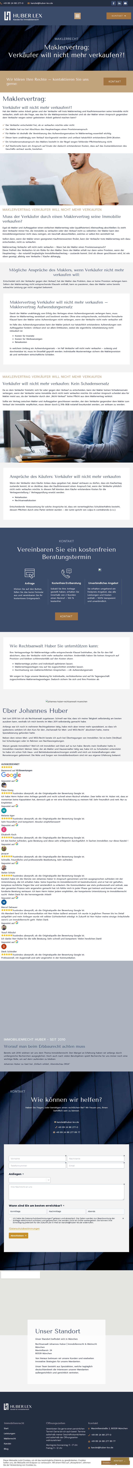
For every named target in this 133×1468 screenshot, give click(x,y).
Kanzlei (7, 1443)
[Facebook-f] (113, 3)
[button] (77, 16)
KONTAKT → (120, 1461)
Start (6, 1428)
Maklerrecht (10, 1438)
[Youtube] (125, 3)
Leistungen (9, 1433)
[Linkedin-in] (119, 3)
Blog (6, 1448)
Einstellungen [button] (108, 1463)
